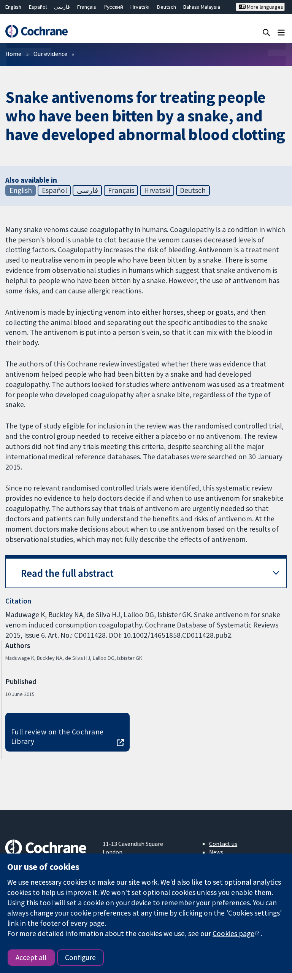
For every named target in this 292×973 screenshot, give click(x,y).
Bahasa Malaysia (201, 6)
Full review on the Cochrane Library (57, 736)
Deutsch (166, 6)
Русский (113, 6)
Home (13, 53)
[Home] (36, 31)
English (13, 6)
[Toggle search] (266, 32)
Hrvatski (139, 6)
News (216, 852)
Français (86, 6)
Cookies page (233, 933)
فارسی (62, 6)
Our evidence (50, 53)
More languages (264, 6)
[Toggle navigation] (281, 32)
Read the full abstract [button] (67, 573)
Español (38, 6)
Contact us (223, 843)
